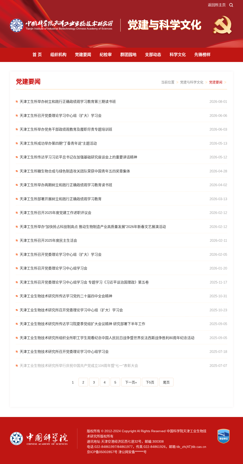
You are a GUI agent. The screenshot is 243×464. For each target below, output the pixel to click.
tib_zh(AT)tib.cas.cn (191, 447)
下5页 (150, 382)
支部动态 (153, 54)
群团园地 (128, 54)
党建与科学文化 (191, 82)
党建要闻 (83, 54)
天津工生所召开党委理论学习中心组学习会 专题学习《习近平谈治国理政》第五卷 (84, 282)
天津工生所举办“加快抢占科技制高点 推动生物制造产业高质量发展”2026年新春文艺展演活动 (93, 227)
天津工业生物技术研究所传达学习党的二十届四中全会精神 (66, 296)
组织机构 (58, 54)
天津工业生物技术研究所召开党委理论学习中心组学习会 (64, 352)
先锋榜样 (202, 54)
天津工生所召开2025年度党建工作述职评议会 (55, 213)
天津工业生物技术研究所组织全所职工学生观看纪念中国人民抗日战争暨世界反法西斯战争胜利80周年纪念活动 (107, 338)
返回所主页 (217, 5)
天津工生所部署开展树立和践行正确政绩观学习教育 (61, 199)
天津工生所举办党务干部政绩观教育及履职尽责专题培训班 (66, 129)
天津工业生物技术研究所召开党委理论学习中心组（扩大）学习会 (71, 310)
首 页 (37, 54)
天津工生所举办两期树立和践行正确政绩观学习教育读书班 (66, 185)
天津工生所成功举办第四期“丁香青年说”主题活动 (58, 143)
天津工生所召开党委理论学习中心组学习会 (53, 268)
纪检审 (106, 54)
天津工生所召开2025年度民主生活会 (48, 240)
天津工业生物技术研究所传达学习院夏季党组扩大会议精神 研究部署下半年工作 (82, 324)
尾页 (166, 382)
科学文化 (178, 54)
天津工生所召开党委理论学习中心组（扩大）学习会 (61, 116)
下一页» (131, 382)
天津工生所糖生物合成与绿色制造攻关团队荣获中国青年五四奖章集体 (75, 171)
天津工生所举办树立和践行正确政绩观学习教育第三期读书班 (68, 101)
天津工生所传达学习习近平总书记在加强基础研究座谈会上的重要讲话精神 (78, 157)
